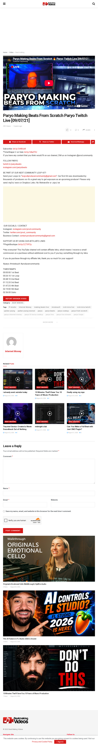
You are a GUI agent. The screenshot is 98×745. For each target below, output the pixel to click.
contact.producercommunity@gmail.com (37, 236)
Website (54, 500)
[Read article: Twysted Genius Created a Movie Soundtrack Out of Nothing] (17, 413)
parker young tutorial (26, 311)
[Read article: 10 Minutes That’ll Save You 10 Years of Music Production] (49, 379)
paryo (40, 311)
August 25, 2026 (9, 395)
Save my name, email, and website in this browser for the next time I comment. (38, 511)
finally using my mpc (76, 392)
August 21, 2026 (41, 430)
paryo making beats (12, 318)
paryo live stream (64, 314)
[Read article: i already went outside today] (17, 379)
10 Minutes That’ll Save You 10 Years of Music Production (26, 693)
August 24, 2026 (41, 398)
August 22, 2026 (9, 432)
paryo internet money (13, 314)
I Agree (60, 742)
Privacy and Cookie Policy (42, 742)
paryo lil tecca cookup (34, 314)
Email (6, 500)
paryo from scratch (79, 311)
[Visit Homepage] (49, 3)
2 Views (5, 587)
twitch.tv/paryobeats (12, 164)
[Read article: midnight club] (49, 413)
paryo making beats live (63, 318)
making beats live (41, 307)
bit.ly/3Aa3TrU (30, 152)
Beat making (19, 52)
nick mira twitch (83, 307)
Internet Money (25, 307)
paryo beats (50, 311)
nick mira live (68, 307)
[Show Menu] (4, 4)
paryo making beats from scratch (37, 318)
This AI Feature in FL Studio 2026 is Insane (19, 639)
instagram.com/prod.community (27, 229)
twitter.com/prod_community (23, 232)
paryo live (50, 314)
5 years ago (18, 126)
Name (6, 488)
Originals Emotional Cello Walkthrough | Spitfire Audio (24, 584)
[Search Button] (93, 4)
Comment (8, 456)
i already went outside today (15, 392)
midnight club (41, 426)
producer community (12, 326)
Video (11, 52)
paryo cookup (63, 311)
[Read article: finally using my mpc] (81, 379)
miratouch (56, 307)
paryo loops (78, 314)
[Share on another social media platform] (93, 142)
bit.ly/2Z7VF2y (25, 244)
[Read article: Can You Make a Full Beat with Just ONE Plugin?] (81, 413)
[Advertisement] (49, 29)
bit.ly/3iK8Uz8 (19, 149)
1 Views (5, 696)
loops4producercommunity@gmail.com (39, 176)
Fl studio (12, 307)
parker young (9, 311)
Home (5, 52)
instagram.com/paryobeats (15, 167)
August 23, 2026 (73, 395)
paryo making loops (84, 318)
